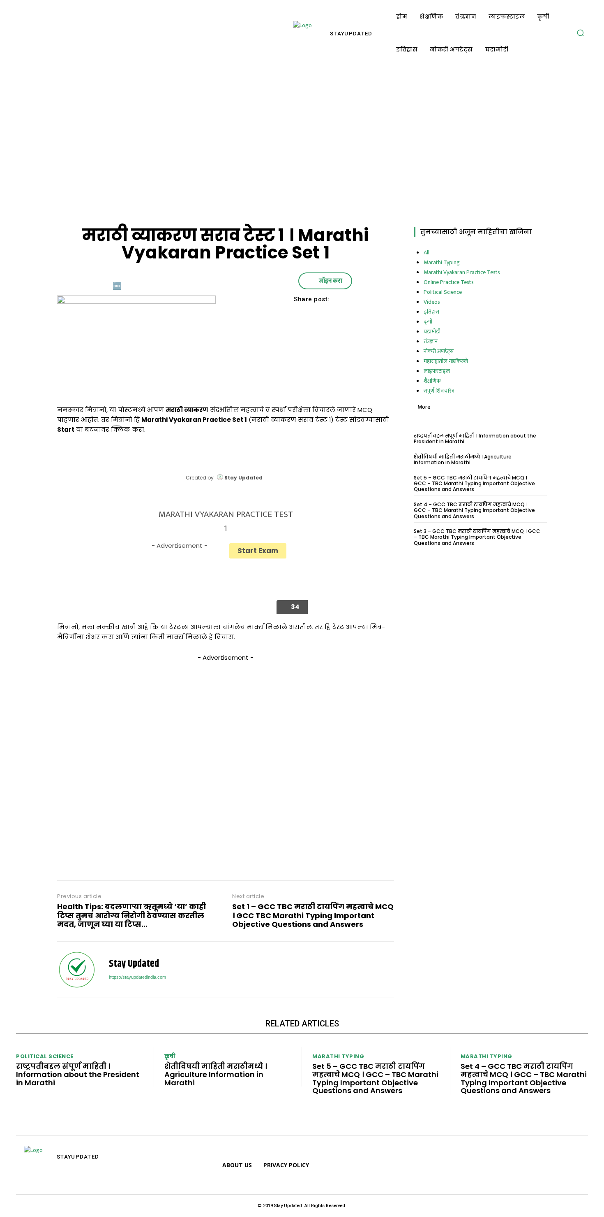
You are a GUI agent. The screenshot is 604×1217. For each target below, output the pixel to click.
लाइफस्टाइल (437, 371)
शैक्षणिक (432, 381)
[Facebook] (276, 314)
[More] (352, 314)
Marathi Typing (442, 262)
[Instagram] (51, 1177)
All (426, 252)
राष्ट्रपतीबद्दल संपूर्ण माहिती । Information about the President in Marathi (475, 438)
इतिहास (431, 311)
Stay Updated (134, 964)
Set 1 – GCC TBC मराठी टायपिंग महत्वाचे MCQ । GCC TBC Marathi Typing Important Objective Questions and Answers (313, 915)
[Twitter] (295, 314)
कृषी (428, 321)
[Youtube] (107, 1177)
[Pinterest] (314, 314)
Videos (432, 302)
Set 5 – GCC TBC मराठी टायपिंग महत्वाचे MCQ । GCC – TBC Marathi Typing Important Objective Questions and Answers (474, 483)
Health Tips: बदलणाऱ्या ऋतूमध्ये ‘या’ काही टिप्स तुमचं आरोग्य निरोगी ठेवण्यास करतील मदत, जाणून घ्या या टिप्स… (131, 915)
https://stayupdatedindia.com (137, 977)
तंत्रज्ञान (431, 341)
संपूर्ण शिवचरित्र (439, 391)
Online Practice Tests (449, 282)
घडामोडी (432, 331)
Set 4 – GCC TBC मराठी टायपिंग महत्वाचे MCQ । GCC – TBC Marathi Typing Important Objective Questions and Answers (474, 510)
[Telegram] (70, 1177)
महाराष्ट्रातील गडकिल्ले (446, 361)
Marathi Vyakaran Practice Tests (462, 272)
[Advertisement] (302, 144)
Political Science (443, 292)
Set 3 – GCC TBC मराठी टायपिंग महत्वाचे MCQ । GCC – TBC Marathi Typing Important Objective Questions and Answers (477, 537)
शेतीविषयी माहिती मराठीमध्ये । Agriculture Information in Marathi (463, 459)
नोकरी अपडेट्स (439, 351)
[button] (580, 33)
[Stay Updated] (77, 969)
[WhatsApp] (333, 314)
